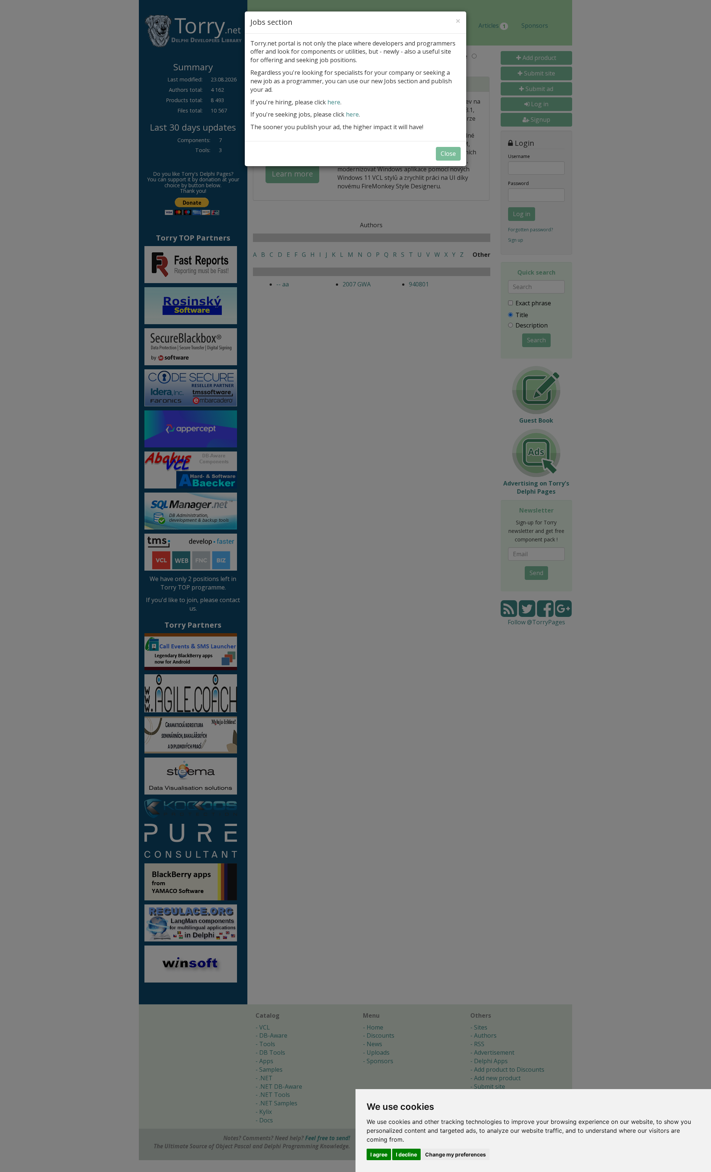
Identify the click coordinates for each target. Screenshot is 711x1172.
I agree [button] (378, 1154)
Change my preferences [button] (455, 1154)
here (333, 102)
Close (448, 154)
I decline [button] (406, 1154)
